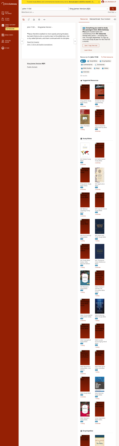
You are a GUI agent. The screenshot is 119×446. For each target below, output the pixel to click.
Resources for (89, 57)
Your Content (105, 19)
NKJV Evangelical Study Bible (85, 341)
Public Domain (32, 67)
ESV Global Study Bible (85, 160)
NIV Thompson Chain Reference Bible (100, 262)
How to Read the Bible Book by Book (101, 126)
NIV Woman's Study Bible (84, 287)
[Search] (113, 8)
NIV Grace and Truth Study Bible (100, 236)
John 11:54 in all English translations (39, 45)
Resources (84, 19)
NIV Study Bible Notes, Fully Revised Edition (85, 262)
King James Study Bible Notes (85, 101)
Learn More (88, 50)
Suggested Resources (90, 80)
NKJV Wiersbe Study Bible (99, 394)
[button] (108, 2)
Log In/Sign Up (110, 2)
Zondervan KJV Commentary (99, 101)
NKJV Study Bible (85, 393)
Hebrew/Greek (95, 19)
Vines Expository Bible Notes (100, 419)
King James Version (34, 63)
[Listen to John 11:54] (44, 19)
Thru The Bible (85, 126)
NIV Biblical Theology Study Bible (85, 210)
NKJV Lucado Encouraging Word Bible (101, 341)
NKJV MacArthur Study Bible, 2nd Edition (85, 368)
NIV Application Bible (100, 184)
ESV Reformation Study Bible (100, 160)
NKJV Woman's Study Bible (84, 419)
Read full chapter (33, 42)
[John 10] (22, 41)
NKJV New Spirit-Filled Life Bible (100, 367)
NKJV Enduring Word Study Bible (100, 316)
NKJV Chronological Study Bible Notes (86, 316)
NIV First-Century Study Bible (85, 236)
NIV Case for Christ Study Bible (101, 209)
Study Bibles (87, 139)
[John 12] (75, 41)
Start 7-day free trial (91, 45)
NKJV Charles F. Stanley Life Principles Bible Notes (100, 289)
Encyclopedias (88, 431)
